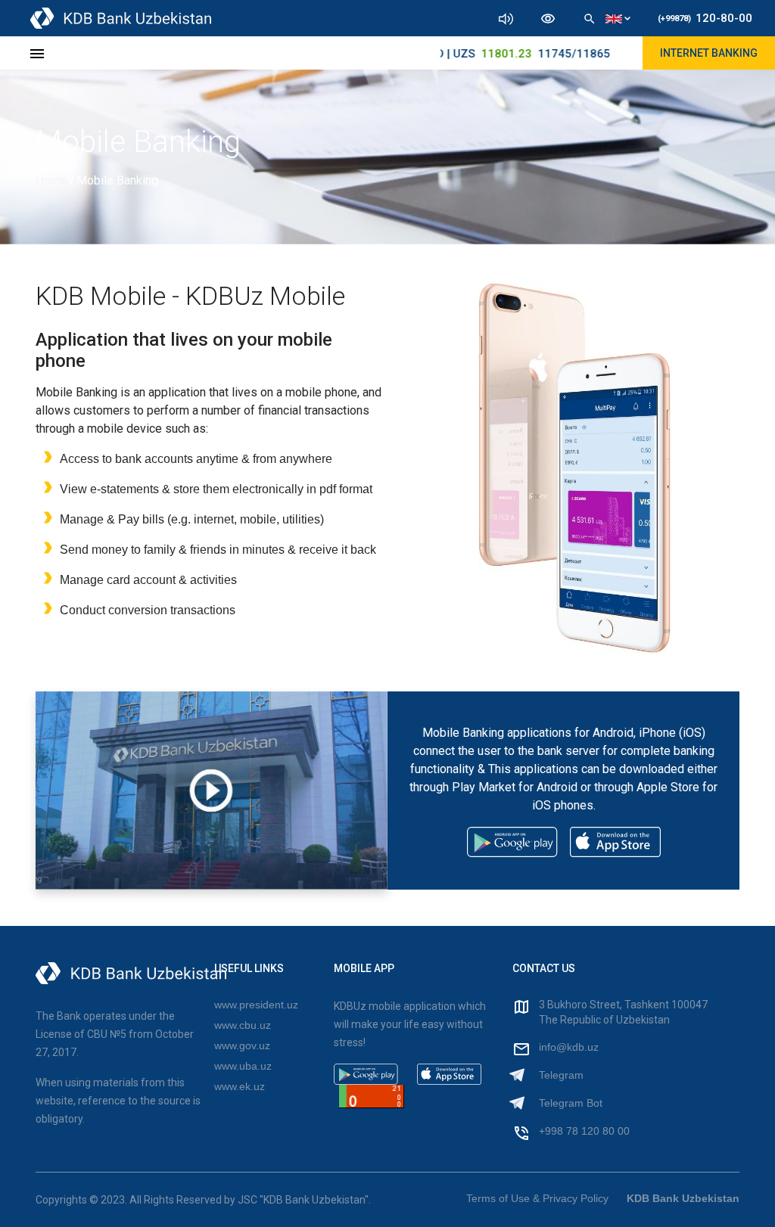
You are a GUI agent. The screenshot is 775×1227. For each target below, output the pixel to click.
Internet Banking (709, 53)
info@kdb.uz (569, 1047)
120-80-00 (705, 18)
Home (53, 180)
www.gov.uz (242, 1045)
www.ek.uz (239, 1086)
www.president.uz (256, 1005)
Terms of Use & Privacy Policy (537, 1198)
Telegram (561, 1075)
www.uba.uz (243, 1066)
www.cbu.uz (242, 1025)
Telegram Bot (570, 1103)
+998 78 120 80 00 (584, 1131)
